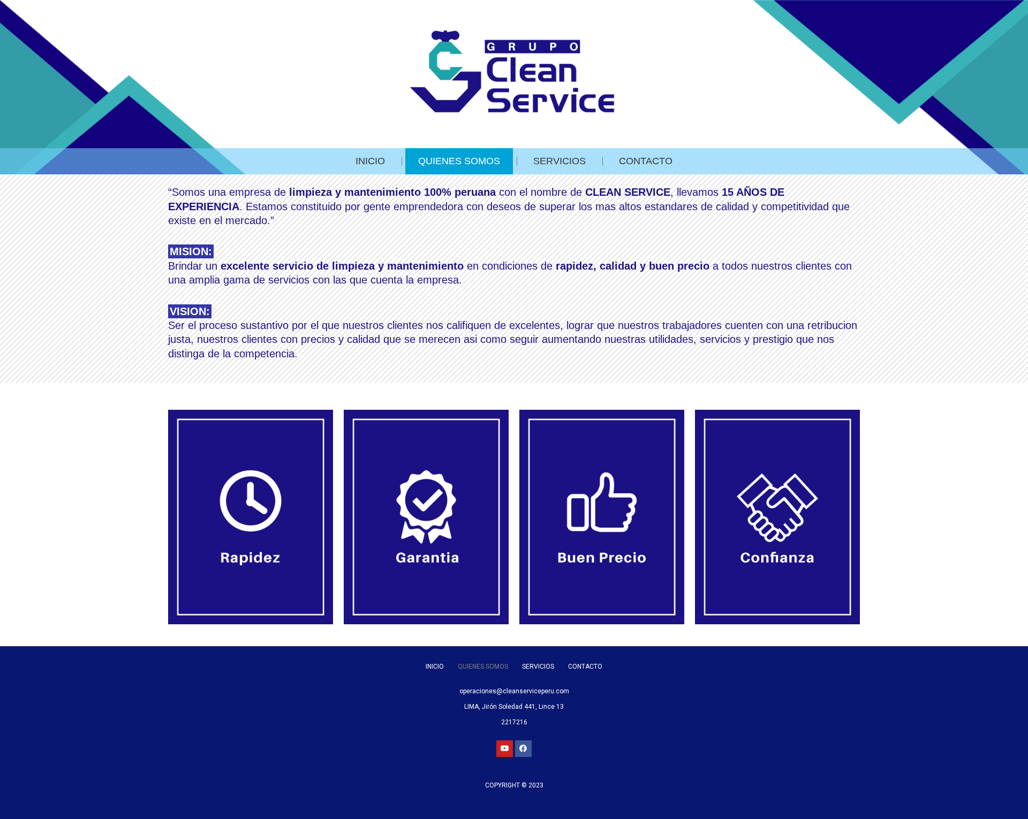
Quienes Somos (459, 161)
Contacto (645, 161)
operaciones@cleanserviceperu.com (514, 691)
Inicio (370, 161)
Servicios (559, 161)
